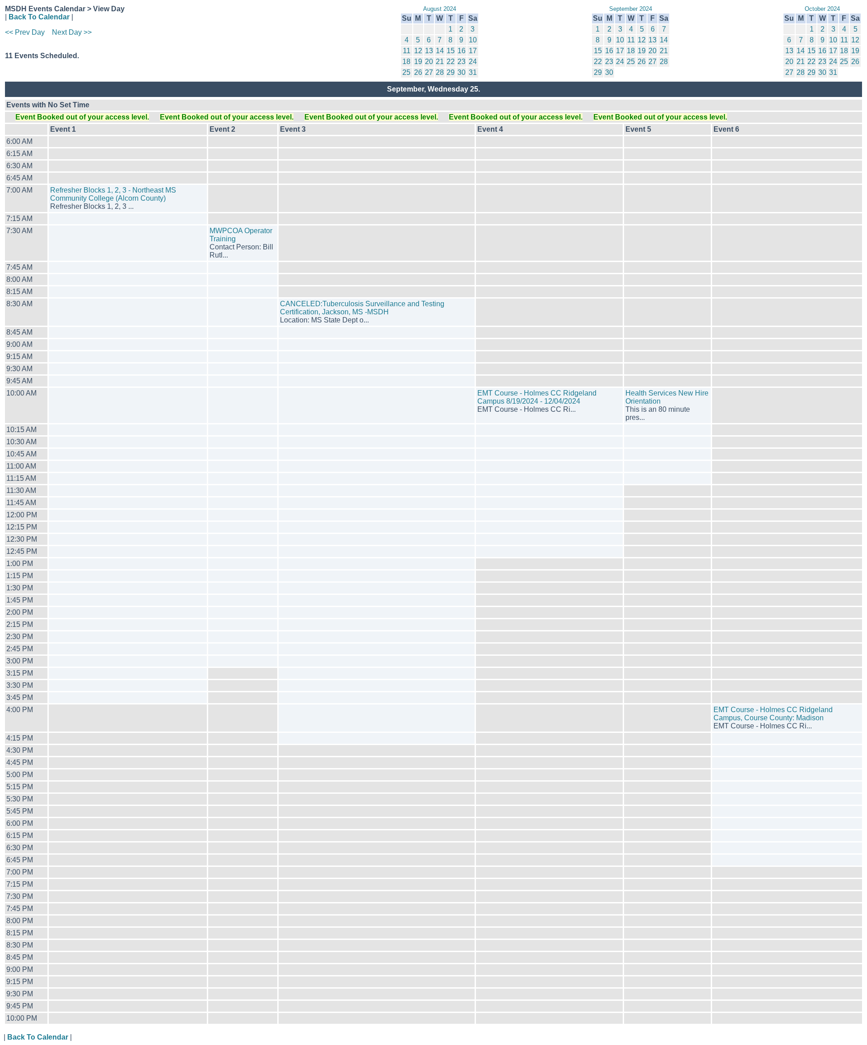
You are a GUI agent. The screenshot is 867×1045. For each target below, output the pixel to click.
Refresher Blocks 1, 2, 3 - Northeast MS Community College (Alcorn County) (113, 194)
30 (461, 72)
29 (451, 72)
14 (440, 51)
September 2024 (630, 8)
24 (473, 61)
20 (429, 61)
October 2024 (822, 8)
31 (473, 72)
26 (418, 72)
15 (451, 51)
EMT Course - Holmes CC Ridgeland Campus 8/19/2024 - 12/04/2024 (537, 397)
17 (473, 51)
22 (451, 61)
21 (440, 61)
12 (418, 51)
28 (440, 72)
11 (406, 51)
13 (429, 51)
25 (406, 72)
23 (461, 61)
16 (461, 51)
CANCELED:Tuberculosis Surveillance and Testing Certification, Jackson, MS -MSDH (362, 308)
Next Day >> (72, 32)
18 (406, 61)
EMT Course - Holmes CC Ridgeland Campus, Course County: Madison (773, 714)
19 (418, 61)
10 (473, 40)
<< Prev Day (25, 32)
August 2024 (439, 8)
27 (429, 72)
